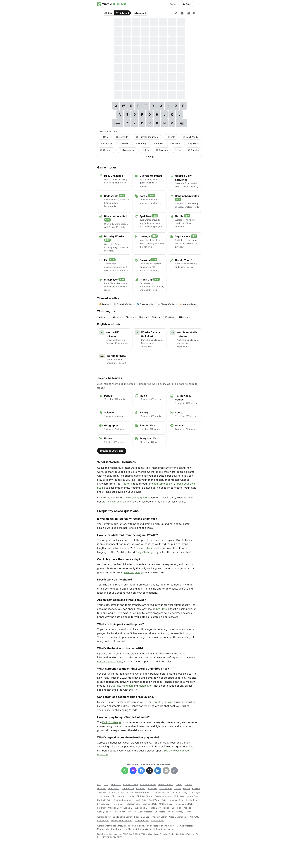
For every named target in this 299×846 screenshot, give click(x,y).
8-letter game (132, 572)
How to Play (119, 811)
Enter (117, 123)
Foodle (112, 792)
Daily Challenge (145, 552)
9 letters (156, 317)
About (171, 811)
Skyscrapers (128, 151)
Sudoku (195, 151)
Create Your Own (163, 796)
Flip (147, 151)
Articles (187, 808)
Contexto (123, 138)
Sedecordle (113, 788)
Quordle (115, 685)
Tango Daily (155, 808)
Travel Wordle (158, 792)
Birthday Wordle (144, 796)
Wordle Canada (130, 784)
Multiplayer (179, 796)
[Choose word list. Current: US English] (182, 13)
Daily (110, 13)
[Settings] (194, 13)
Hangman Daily (176, 800)
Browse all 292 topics (111, 450)
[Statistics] (188, 13)
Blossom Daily (133, 804)
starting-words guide (109, 661)
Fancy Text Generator (121, 820)
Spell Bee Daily (150, 804)
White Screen (157, 820)
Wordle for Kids (165, 784)
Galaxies (163, 151)
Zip (179, 151)
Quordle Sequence (148, 138)
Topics (173, 4)
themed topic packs (161, 483)
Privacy (179, 811)
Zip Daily (128, 808)
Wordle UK (116, 784)
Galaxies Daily (114, 808)
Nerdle (159, 144)
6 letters (116, 317)
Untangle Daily (166, 804)
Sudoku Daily (141, 808)
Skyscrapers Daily (184, 804)
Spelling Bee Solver (122, 817)
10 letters (169, 317)
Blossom (176, 144)
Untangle (107, 151)
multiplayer (145, 685)
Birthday (142, 144)
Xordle (125, 144)
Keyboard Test (142, 820)
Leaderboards (145, 811)
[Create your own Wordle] (176, 13)
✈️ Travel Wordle (145, 304)
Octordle (101, 788)
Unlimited (124, 13)
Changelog (160, 811)
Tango (158, 157)
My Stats (161, 608)
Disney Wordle (142, 792)
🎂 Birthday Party (188, 304)
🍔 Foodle (104, 304)
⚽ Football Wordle (123, 304)
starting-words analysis (116, 501)
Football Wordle (125, 792)
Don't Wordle (192, 138)
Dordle (179, 784)
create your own (163, 702)
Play (99, 784)
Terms (188, 811)
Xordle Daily (191, 800)
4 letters (103, 317)
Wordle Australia (148, 784)
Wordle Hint (103, 820)
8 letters (143, 317)
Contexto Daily (104, 800)
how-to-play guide (136, 497)
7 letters (130, 317)
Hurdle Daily (140, 800)
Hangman (107, 144)
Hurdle (172, 138)
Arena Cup (192, 796)
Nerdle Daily (118, 804)
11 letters (183, 317)
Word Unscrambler (178, 817)
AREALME (194, 817)
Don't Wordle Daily (157, 800)
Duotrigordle (128, 788)
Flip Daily (101, 808)
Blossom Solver (141, 817)
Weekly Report (104, 811)
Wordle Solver (104, 817)
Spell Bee (194, 144)
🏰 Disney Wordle (166, 304)
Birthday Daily (103, 804)
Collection (176, 808)
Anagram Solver (159, 817)
